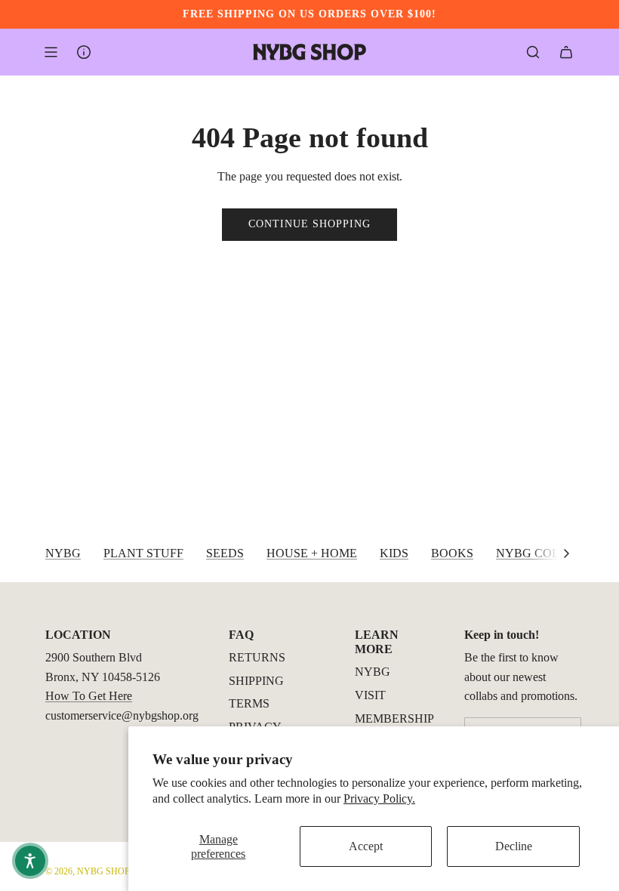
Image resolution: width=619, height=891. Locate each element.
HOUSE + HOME (311, 553)
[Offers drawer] (83, 52)
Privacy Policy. (379, 798)
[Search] (533, 52)
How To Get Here (88, 695)
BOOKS (452, 553)
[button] (566, 553)
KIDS (394, 553)
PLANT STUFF (143, 553)
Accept (366, 846)
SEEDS (225, 553)
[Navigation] (50, 52)
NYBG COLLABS (543, 553)
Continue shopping (309, 224)
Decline (513, 846)
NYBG (63, 553)
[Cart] (566, 52)
